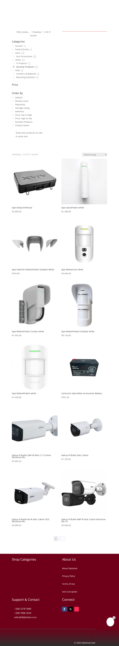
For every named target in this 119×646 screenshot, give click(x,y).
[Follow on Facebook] (64, 609)
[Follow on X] (70, 609)
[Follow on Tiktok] (76, 609)
